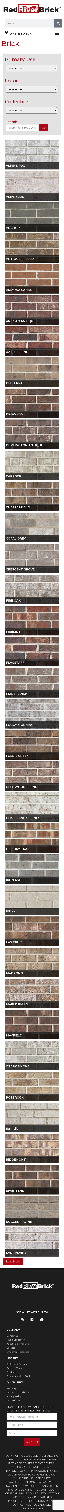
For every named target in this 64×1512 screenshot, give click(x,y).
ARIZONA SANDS (19, 290)
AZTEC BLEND (17, 352)
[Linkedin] (32, 1320)
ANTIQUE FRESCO (20, 259)
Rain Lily (12, 1128)
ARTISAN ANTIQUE (20, 321)
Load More (13, 1261)
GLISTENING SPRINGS (23, 818)
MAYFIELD (14, 1035)
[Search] (58, 23)
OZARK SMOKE (17, 1066)
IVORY (11, 911)
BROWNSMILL (17, 414)
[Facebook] (42, 1320)
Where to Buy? (21, 33)
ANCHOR (13, 228)
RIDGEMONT (16, 1159)
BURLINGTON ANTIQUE (24, 445)
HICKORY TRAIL (18, 849)
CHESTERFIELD (18, 507)
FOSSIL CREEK (17, 756)
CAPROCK (13, 476)
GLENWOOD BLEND (21, 787)
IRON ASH (13, 880)
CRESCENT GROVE (20, 569)
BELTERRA (14, 383)
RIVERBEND (15, 1191)
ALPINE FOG (15, 166)
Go (44, 127)
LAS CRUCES (16, 942)
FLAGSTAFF (15, 662)
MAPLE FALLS (17, 1004)
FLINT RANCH (17, 694)
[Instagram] (22, 1320)
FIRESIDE (13, 632)
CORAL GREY (16, 538)
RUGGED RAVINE (19, 1222)
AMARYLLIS (15, 197)
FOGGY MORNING (19, 725)
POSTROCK (14, 1097)
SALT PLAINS (16, 1253)
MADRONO (14, 973)
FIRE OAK (13, 600)
